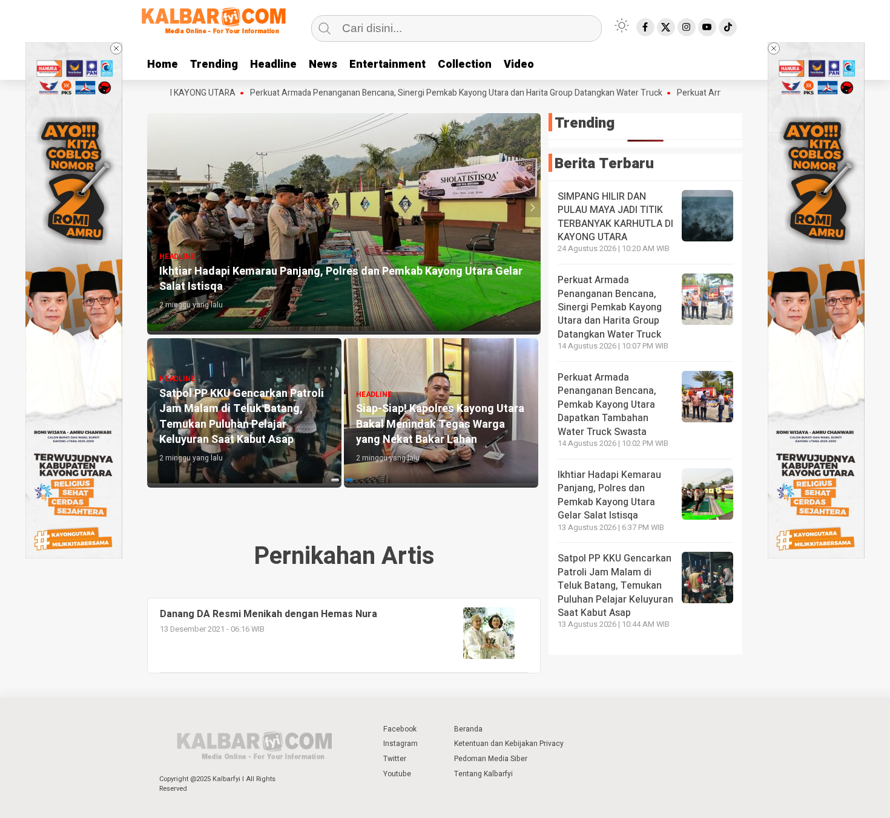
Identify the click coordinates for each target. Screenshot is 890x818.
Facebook (400, 729)
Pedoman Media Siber (490, 758)
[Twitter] (666, 27)
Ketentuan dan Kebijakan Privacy (509, 743)
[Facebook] (645, 27)
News (323, 64)
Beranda (468, 729)
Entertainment (387, 64)
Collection (465, 64)
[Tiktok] (728, 27)
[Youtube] (707, 27)
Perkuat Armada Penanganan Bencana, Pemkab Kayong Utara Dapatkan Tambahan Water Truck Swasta (607, 404)
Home (162, 64)
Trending (214, 64)
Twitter (394, 758)
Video (519, 64)
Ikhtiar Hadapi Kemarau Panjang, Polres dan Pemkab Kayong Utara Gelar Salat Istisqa (609, 495)
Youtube (397, 773)
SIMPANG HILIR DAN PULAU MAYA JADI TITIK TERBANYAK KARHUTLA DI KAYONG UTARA (615, 216)
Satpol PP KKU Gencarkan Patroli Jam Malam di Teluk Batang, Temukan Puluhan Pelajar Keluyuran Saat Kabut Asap (615, 585)
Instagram (400, 743)
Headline (273, 64)
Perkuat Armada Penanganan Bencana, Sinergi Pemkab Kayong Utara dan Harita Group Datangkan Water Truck (423, 93)
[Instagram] (686, 27)
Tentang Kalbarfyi (483, 773)
